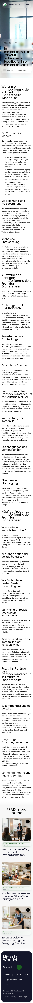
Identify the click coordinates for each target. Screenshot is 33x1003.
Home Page (9, 975)
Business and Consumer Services (13, 43)
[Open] (27, 5)
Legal (25, 997)
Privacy (13, 997)
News (18, 975)
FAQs (26, 975)
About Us (6, 997)
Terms (20, 997)
